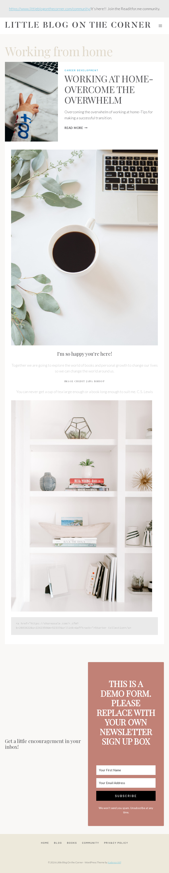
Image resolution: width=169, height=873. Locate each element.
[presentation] (31, 102)
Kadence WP (114, 862)
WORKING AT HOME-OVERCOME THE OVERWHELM (109, 89)
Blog (58, 842)
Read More (76, 128)
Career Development (82, 70)
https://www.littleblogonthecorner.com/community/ (50, 8)
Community (90, 842)
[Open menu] (160, 25)
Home (45, 842)
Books (72, 842)
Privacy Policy (116, 842)
